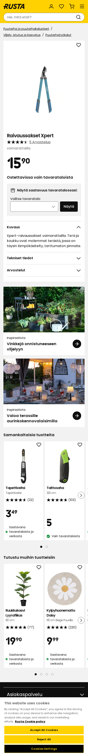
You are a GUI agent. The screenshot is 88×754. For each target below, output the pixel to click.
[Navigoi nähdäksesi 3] (47, 674)
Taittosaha (55, 490)
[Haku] (79, 17)
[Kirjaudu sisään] (51, 6)
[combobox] (39, 17)
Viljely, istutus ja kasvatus (22, 35)
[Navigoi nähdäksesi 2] (47, 547)
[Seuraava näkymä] (81, 495)
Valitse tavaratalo (25, 198)
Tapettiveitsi (15, 490)
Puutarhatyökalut (58, 35)
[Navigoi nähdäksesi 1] (41, 547)
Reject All (44, 739)
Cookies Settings (44, 749)
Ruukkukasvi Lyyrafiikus (15, 615)
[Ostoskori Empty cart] (72, 6)
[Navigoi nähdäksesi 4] (52, 674)
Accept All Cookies (44, 730)
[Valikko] (82, 6)
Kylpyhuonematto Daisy (61, 615)
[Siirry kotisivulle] (14, 6)
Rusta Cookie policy (30, 721)
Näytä (69, 206)
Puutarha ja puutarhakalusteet (26, 29)
